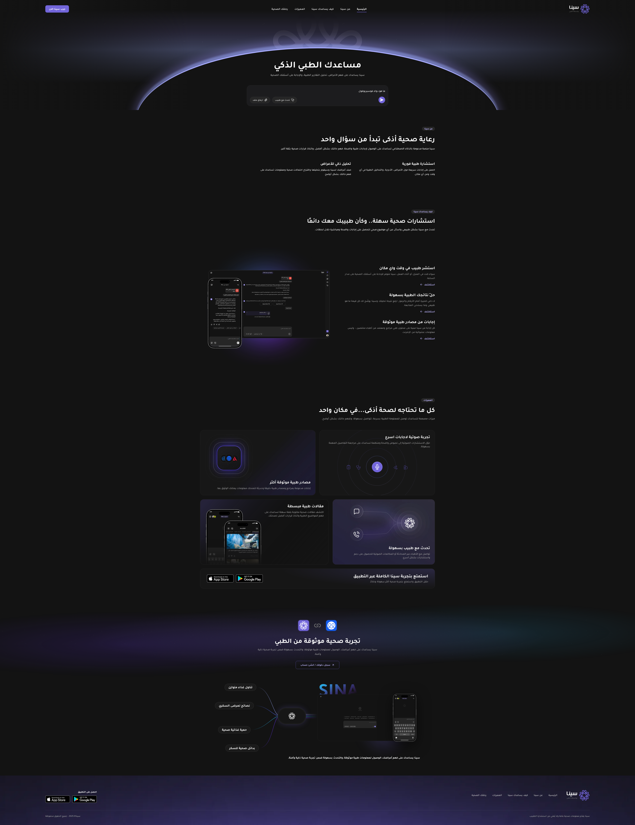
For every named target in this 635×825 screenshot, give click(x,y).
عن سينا (345, 9)
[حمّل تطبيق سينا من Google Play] (249, 578)
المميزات (300, 9)
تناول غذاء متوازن (240, 687)
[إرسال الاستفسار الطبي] (382, 100)
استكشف (429, 284)
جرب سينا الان (57, 9)
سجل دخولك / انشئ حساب (315, 665)
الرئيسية (362, 9)
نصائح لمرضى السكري (234, 705)
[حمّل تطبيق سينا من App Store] (220, 578)
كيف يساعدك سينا (323, 9)
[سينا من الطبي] (579, 9)
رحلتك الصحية (280, 9)
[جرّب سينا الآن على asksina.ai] (292, 716)
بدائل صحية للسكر (242, 748)
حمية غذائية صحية (234, 729)
